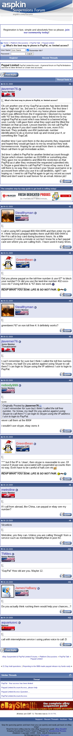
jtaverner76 (9, 89)
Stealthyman (24, 212)
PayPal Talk (35, 43)
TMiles (6, 553)
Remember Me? (36, 50)
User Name (5, 50)
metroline (8, 489)
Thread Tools (63, 80)
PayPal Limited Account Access (14, 696)
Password (5, 54)
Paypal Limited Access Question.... (15, 692)
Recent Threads (50, 58)
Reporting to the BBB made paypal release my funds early (46, 666)
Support (39, 719)
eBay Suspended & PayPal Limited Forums (20, 657)
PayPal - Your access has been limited (17, 683)
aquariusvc (9, 622)
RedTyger (45, 735)
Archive (63, 719)
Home (6, 43)
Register (14, 58)
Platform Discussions (19, 43)
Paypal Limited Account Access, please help (19, 688)
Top (70, 719)
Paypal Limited (48, 43)
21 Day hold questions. (12, 666)
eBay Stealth (60, 729)
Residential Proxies (57, 731)
